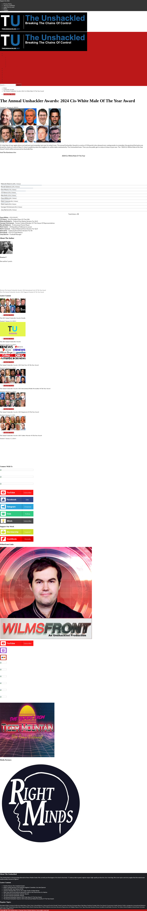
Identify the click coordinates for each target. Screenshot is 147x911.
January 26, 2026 (10, 321)
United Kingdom (127, 907)
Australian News (22, 905)
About (5, 8)
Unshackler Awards (8, 76)
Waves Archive (11, 65)
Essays (5, 77)
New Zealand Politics (24, 907)
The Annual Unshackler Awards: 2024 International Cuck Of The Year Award (23, 290)
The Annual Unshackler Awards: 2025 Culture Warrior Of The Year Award (21, 435)
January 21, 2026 (10, 368)
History (5, 79)
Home (5, 53)
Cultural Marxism (38, 905)
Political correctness (51, 907)
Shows (5, 55)
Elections (69, 905)
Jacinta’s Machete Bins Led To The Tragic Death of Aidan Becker (21, 890)
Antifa (16, 905)
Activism (11, 905)
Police (43, 907)
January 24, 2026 (10, 344)
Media (10, 907)
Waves (5, 908)
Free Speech (103, 905)
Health (116, 905)
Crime (31, 905)
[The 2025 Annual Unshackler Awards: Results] (13, 312)
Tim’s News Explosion (13, 57)
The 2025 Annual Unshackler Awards (10, 341)
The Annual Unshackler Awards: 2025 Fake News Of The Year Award (19, 365)
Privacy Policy (7, 4)
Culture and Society (48, 905)
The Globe (120, 907)
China (28, 905)
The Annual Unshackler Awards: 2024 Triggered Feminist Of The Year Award (22, 292)
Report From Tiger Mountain (82, 907)
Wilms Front (10, 59)
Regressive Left (66, 907)
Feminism (89, 905)
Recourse (59, 907)
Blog (4, 74)
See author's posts (6, 261)
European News (76, 905)
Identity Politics (122, 905)
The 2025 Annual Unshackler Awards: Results (12, 318)
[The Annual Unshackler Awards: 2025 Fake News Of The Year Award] (13, 359)
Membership (6, 70)
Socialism (102, 907)
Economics (64, 905)
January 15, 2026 (10, 415)
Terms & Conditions (9, 5)
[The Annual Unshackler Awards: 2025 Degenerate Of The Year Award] (13, 406)
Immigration (130, 905)
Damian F (3, 107)
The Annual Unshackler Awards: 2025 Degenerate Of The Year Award (19, 412)
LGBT (7, 907)
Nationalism (15, 907)
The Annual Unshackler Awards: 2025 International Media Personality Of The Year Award (25, 388)
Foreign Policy (96, 905)
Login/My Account (8, 7)
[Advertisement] (51, 170)
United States (136, 907)
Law (4, 907)
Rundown (93, 907)
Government (110, 905)
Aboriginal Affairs (4, 905)
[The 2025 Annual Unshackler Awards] (13, 336)
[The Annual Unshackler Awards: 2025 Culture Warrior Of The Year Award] (13, 429)
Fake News (84, 905)
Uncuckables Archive (12, 66)
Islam (1, 907)
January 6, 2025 (12, 107)
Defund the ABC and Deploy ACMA (13, 889)
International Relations (139, 905)
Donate (5, 72)
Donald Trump (57, 905)
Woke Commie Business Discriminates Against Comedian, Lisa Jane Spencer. (24, 887)
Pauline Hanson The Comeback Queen (14, 886)
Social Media (108, 907)
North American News (36, 907)
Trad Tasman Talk (12, 63)
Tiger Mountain (11, 61)
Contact (5, 10)
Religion (73, 907)
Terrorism (114, 907)
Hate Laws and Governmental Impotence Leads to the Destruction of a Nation (25, 892)
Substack (5, 68)
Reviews (5, 81)
